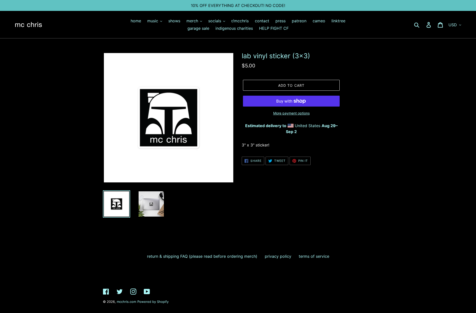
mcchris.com (126, 302)
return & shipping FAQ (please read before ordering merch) (202, 256)
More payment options (291, 113)
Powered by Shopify (153, 302)
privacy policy (278, 256)
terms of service (314, 256)
